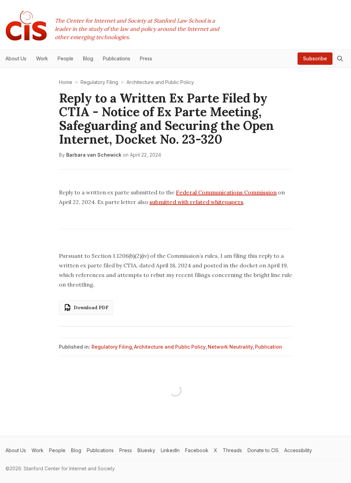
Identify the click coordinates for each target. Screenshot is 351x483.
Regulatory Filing (112, 347)
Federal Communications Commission (226, 192)
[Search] (340, 58)
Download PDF (91, 307)
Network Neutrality (230, 347)
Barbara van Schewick (93, 155)
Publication (268, 347)
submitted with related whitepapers (196, 201)
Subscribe (315, 58)
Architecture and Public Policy (170, 347)
